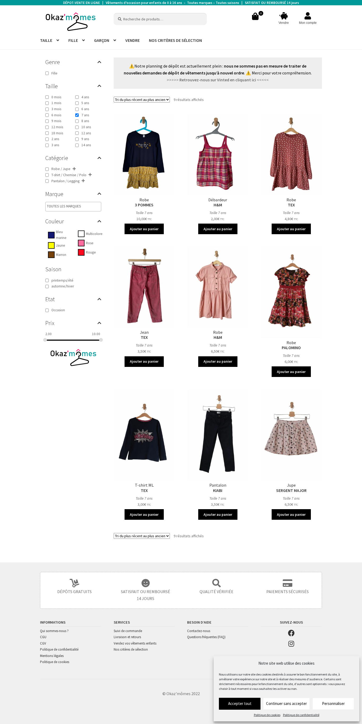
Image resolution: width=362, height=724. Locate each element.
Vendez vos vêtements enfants (135, 643)
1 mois (56, 103)
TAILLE (46, 40)
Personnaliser (333, 703)
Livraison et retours (127, 637)
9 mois (56, 121)
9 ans (85, 139)
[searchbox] (69, 206)
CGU (43, 637)
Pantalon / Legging (65, 181)
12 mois (57, 127)
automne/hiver (62, 286)
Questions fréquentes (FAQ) (206, 637)
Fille (54, 73)
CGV (43, 643)
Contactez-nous (198, 631)
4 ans (85, 97)
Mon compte (308, 23)
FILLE (73, 40)
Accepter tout (239, 703)
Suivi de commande (128, 631)
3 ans (55, 145)
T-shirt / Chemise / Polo (68, 175)
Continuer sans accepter (286, 703)
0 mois (56, 97)
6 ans (85, 109)
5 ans (85, 103)
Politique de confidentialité (301, 715)
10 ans (86, 127)
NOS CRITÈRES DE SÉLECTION (175, 40)
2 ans (55, 139)
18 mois (57, 133)
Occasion (58, 310)
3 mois (56, 109)
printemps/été (62, 280)
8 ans (85, 121)
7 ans (85, 115)
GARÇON (101, 40)
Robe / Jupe (60, 169)
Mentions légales (52, 656)
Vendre (284, 23)
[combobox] (73, 206)
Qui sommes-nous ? (54, 631)
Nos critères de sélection (131, 649)
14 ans (86, 145)
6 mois (56, 115)
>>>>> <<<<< (218, 79)
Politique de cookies (267, 715)
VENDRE (132, 40)
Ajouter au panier (144, 228)
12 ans (86, 133)
